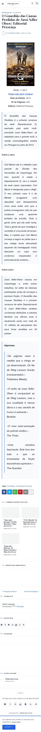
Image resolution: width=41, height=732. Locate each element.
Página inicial (7, 12)
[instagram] (12, 625)
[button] (2, 4)
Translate (20, 606)
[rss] (19, 625)
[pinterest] (8, 625)
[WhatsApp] (15, 492)
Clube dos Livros (11, 679)
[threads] (16, 625)
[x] (5, 625)
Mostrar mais (9, 681)
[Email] (25, 492)
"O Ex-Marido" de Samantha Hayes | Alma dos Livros (30, 522)
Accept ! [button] (9, 727)
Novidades (17, 12)
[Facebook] (4, 492)
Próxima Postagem (31, 591)
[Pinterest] (20, 492)
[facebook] (1, 625)
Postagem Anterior (10, 591)
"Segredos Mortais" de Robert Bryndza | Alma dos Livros (10, 549)
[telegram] (23, 625)
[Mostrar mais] (31, 492)
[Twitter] (9, 492)
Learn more (16, 722)
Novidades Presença (24, 486)
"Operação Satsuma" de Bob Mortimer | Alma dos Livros (10, 523)
